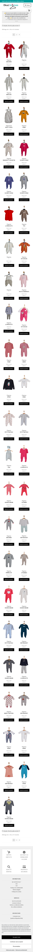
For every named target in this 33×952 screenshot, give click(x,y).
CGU (16, 884)
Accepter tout (16, 937)
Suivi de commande (16, 901)
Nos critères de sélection (16, 907)
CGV (17, 885)
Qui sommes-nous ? (16, 882)
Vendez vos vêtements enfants (16, 905)
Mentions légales (16, 889)
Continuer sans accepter (16, 942)
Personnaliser (16, 946)
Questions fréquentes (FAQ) (16, 918)
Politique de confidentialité (21, 950)
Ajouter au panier (9, 68)
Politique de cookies (10, 950)
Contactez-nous (16, 916)
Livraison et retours (16, 903)
